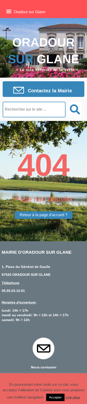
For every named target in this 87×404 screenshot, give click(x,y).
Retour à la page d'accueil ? (43, 215)
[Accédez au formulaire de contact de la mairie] (43, 90)
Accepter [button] (55, 397)
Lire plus (72, 397)
